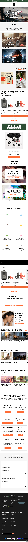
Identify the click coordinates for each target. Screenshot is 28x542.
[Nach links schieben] (12, 118)
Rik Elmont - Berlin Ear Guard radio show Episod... (19, 385)
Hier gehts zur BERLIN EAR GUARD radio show (8, 423)
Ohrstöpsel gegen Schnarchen (13, 498)
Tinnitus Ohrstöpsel (12, 506)
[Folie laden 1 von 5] (11, 200)
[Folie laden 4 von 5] (14, 200)
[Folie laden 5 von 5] (15, 200)
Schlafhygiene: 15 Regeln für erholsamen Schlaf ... (19, 341)
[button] (2, 4)
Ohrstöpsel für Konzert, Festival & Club (8, 64)
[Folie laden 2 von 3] (13, 183)
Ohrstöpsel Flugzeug (20, 423)
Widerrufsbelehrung (20, 499)
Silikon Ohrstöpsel (20, 434)
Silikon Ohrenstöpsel (17, 430)
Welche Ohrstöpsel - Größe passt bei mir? (5, 529)
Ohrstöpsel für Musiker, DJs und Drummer (8, 434)
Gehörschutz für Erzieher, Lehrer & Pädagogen (13, 500)
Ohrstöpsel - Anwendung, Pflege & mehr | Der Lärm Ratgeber (13, 516)
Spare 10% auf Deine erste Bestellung (14, 305)
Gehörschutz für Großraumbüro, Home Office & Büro (13, 508)
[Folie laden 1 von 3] (12, 183)
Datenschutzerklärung (20, 496)
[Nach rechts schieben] (15, 118)
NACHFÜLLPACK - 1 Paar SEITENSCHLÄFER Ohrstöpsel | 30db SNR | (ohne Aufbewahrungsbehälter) (19, 110)
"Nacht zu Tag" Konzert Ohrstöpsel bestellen (14, 194)
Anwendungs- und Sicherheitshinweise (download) (5, 516)
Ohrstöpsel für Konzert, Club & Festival (13, 503)
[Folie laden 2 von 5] (12, 200)
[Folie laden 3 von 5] (13, 200)
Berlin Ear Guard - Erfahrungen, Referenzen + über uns (5, 525)
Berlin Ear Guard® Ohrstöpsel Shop (14, 539)
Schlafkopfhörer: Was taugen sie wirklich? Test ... (6, 341)
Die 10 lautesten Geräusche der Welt (19, 361)
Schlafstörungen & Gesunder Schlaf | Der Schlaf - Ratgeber (13, 514)
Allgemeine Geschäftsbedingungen (5, 521)
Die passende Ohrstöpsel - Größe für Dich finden (14, 128)
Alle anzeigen (14, 120)
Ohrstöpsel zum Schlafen (5, 47)
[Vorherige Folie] (10, 184)
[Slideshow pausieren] (17, 184)
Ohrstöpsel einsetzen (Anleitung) (5, 518)
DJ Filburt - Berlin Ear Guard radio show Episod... (6, 385)
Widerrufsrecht (3, 523)
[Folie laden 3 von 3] (14, 183)
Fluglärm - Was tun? (12, 518)
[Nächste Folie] (16, 184)
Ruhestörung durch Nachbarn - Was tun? (13, 522)
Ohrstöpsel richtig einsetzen (19, 323)
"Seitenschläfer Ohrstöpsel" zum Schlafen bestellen (14, 177)
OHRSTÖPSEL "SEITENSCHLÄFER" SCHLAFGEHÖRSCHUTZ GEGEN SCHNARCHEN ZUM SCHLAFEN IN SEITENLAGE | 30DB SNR (6, 110)
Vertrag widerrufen (21, 502)
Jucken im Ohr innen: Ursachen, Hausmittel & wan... (6, 361)
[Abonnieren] (13, 533)
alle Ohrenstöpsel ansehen (14, 18)
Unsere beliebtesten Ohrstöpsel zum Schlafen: (6, 95)
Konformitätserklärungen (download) (5, 514)
